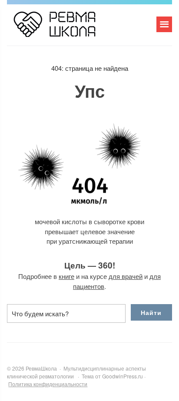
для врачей (126, 276)
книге (66, 276)
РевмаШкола (72, 28)
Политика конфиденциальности (47, 384)
